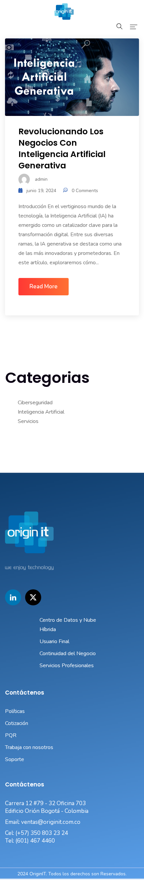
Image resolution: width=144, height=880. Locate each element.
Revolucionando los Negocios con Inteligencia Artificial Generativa (61, 148)
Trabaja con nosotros (29, 747)
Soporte (14, 759)
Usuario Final (54, 641)
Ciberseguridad (35, 402)
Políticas (15, 711)
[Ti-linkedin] (13, 597)
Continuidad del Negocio (68, 653)
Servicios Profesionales (67, 665)
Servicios (28, 421)
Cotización (16, 723)
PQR (10, 735)
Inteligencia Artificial (41, 412)
